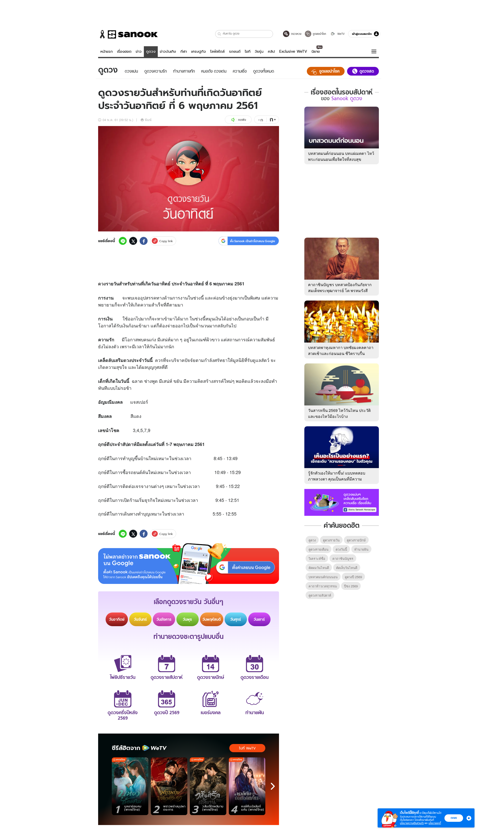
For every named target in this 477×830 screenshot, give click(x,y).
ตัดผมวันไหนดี (319, 567)
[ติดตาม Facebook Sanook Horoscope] (341, 501)
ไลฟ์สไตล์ (217, 51)
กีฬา (183, 51)
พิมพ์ (148, 119)
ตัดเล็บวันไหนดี (346, 567)
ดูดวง (151, 51)
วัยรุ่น (259, 51)
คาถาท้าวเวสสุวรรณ (323, 586)
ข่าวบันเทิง (168, 51)
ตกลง (454, 817)
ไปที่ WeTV (247, 748)
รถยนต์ (234, 51)
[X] (133, 241)
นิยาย (316, 51)
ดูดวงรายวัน (331, 540)
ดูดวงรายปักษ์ (356, 540)
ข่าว (139, 51)
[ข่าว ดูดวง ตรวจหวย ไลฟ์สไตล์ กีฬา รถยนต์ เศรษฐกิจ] (128, 34)
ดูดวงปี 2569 (353, 576)
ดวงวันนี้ (341, 549)
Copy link (166, 241)
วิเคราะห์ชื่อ (317, 558)
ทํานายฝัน (361, 549)
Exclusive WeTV (293, 51)
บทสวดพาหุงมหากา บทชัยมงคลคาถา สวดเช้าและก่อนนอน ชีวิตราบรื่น (340, 350)
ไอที (247, 51)
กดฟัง (242, 120)
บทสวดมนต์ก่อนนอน (323, 576)
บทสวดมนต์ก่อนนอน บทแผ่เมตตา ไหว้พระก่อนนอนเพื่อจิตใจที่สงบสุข (341, 156)
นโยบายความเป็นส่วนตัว (412, 823)
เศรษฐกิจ (198, 51)
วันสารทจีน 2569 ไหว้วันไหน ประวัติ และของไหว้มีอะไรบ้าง (339, 413)
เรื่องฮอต (124, 51)
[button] (219, 34)
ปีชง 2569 (351, 586)
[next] (273, 786)
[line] (123, 241)
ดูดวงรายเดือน (318, 549)
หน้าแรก (106, 51)
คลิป (271, 51)
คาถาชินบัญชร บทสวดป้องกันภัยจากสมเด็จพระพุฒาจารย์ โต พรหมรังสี (340, 287)
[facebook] (144, 241)
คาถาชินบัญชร (342, 558)
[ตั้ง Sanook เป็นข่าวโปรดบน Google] (188, 563)
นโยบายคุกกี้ (435, 823)
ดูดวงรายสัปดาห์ (320, 595)
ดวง (102, 283)
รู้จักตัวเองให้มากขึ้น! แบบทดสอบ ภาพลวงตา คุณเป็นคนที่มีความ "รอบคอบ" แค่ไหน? (336, 479)
